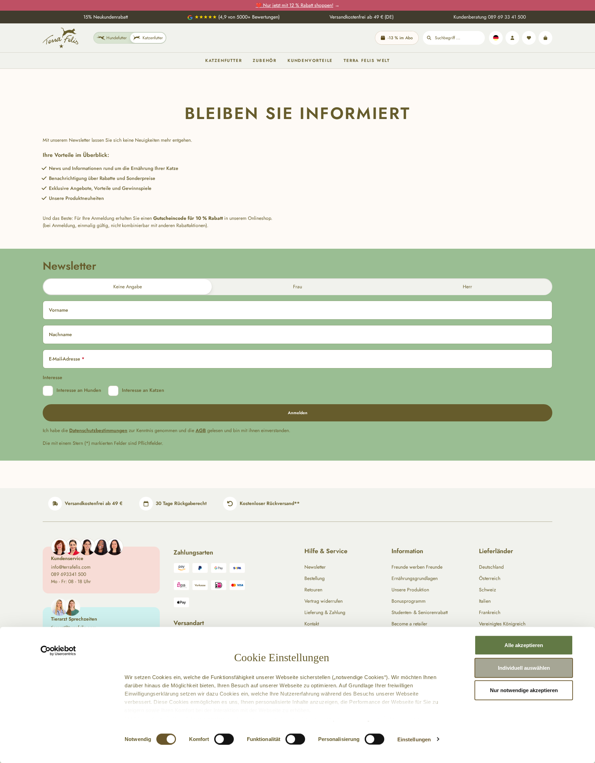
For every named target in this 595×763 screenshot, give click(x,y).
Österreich (489, 578)
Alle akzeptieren (523, 645)
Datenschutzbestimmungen (98, 430)
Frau (297, 286)
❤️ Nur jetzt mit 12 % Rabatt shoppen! (294, 5)
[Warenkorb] (545, 38)
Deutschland (491, 566)
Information (407, 551)
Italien (485, 601)
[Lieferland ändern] (496, 38)
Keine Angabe (127, 286)
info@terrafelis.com (71, 566)
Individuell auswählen (524, 667)
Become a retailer (409, 623)
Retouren (313, 589)
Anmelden (297, 413)
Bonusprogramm (409, 601)
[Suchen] (429, 38)
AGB (201, 430)
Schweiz (487, 589)
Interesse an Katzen (143, 390)
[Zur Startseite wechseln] (60, 38)
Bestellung (314, 578)
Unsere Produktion (410, 589)
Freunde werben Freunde (417, 566)
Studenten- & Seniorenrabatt (420, 612)
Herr (467, 286)
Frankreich (489, 612)
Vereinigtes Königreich (502, 623)
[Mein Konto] (512, 38)
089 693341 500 (68, 574)
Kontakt (311, 623)
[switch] (224, 738)
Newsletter (315, 566)
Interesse (52, 377)
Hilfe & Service (325, 551)
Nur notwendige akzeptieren (524, 690)
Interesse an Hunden (78, 390)
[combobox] (460, 38)
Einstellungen (414, 739)
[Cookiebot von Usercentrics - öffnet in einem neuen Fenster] (58, 651)
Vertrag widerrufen (323, 601)
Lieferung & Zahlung (324, 612)
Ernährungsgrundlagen (415, 578)
